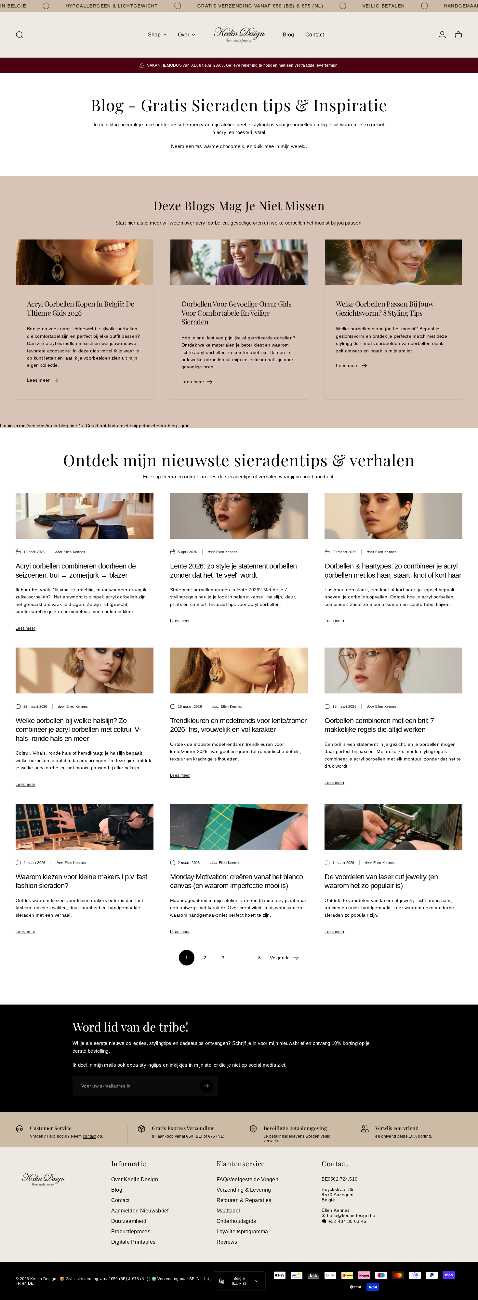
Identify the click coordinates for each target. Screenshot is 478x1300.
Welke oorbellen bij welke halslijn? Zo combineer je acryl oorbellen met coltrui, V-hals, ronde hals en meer (78, 730)
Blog (116, 1190)
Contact (120, 1200)
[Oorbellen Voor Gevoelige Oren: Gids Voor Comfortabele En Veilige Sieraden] (239, 262)
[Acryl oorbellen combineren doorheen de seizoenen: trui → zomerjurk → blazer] (84, 516)
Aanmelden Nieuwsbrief (140, 1210)
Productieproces (130, 1231)
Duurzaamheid (128, 1221)
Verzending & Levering (244, 1190)
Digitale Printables (133, 1242)
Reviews (227, 1242)
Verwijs (383, 1128)
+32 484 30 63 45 (347, 1221)
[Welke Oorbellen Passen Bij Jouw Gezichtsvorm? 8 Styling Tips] (393, 262)
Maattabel (228, 1210)
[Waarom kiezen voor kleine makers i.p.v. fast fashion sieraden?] (84, 827)
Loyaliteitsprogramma (242, 1231)
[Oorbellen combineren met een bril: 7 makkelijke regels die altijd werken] (393, 670)
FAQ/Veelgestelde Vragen (247, 1179)
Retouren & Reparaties (244, 1200)
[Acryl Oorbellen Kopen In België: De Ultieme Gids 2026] (84, 262)
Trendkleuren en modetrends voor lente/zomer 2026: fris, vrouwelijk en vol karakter (238, 725)
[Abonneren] (206, 1085)
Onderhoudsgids (236, 1221)
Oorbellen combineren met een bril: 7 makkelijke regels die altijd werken (379, 725)
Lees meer (25, 628)
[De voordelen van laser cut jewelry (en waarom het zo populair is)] (393, 827)
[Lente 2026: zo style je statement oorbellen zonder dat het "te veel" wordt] (239, 516)
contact (89, 1136)
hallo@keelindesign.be (351, 1215)
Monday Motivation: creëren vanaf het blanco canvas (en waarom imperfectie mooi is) (236, 881)
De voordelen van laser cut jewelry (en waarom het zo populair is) (381, 881)
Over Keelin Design (134, 1179)
